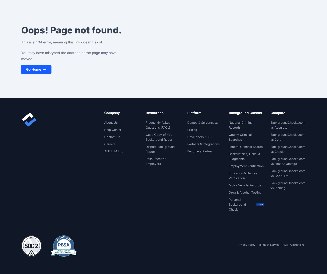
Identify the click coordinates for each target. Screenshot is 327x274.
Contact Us (112, 137)
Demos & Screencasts (202, 122)
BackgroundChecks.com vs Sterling (287, 185)
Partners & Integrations (203, 144)
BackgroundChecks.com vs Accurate (287, 125)
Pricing (192, 130)
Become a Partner (200, 151)
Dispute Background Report (160, 149)
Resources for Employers (156, 161)
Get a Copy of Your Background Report (160, 137)
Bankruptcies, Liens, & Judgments (244, 156)
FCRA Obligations (293, 244)
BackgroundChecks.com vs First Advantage (287, 161)
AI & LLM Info (113, 151)
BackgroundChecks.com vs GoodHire (287, 173)
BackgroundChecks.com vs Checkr (287, 149)
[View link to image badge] (31, 246)
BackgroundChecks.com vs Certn (287, 137)
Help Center (112, 130)
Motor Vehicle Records (245, 185)
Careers (109, 144)
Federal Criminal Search (246, 147)
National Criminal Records (241, 125)
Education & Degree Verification (243, 175)
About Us (111, 122)
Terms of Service (268, 244)
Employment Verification (246, 166)
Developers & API (199, 137)
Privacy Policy (246, 244)
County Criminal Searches (240, 137)
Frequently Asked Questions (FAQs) (158, 125)
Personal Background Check (246, 204)
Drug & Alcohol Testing (245, 192)
